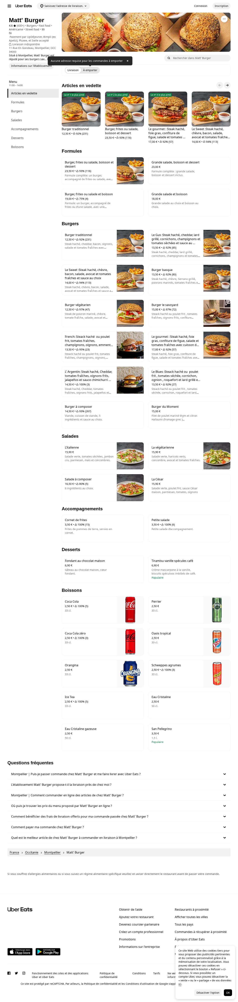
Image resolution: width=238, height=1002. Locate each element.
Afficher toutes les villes (191, 917)
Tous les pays (184, 924)
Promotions (127, 939)
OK (228, 992)
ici (179, 984)
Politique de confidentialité (109, 975)
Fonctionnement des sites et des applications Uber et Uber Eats (60, 975)
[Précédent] (219, 85)
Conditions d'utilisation (140, 983)
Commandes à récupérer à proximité (201, 932)
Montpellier (52, 852)
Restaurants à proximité (192, 909)
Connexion (200, 6)
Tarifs (156, 973)
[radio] (73, 70)
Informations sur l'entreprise (139, 947)
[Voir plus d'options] (224, 19)
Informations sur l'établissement (31, 66)
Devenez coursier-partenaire (139, 924)
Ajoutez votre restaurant (136, 917)
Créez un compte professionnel (141, 932)
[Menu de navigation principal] (9, 5)
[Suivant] (227, 85)
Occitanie (31, 852)
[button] (119, 774)
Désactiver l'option (208, 992)
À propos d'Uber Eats (190, 939)
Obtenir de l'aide (130, 909)
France (14, 852)
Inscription (221, 6)
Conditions (139, 973)
